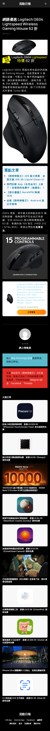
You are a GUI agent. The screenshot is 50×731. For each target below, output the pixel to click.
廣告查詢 (12, 723)
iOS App (8, 720)
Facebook (16, 383)
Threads (28, 383)
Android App (19, 720)
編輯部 (39, 720)
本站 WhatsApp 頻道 (21, 358)
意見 (20, 723)
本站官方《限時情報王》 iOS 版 (27, 372)
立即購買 (31, 312)
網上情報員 (25, 347)
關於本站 (37, 723)
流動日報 (25, 3)
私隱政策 (28, 723)
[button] (3, 3)
